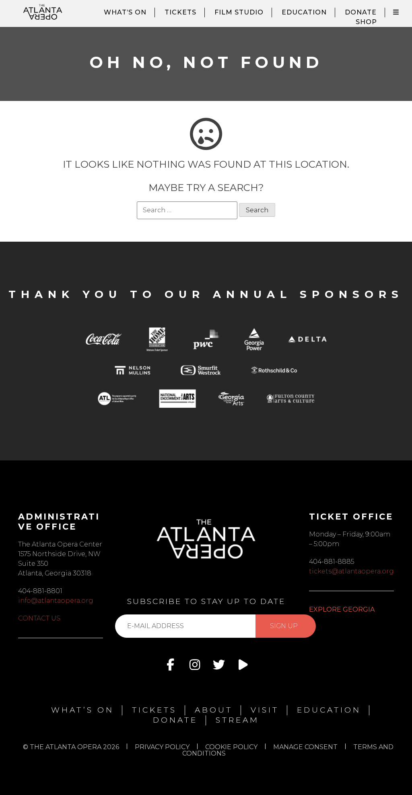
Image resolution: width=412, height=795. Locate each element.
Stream (237, 720)
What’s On (125, 12)
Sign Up (284, 626)
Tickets (180, 12)
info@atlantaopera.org (55, 600)
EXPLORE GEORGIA (342, 609)
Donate (361, 12)
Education (304, 12)
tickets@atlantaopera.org (351, 571)
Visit (265, 710)
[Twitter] (219, 664)
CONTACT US (39, 618)
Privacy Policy (162, 747)
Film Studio (239, 12)
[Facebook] (171, 664)
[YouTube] (243, 664)
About (214, 710)
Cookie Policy (231, 747)
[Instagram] (195, 664)
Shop (366, 22)
